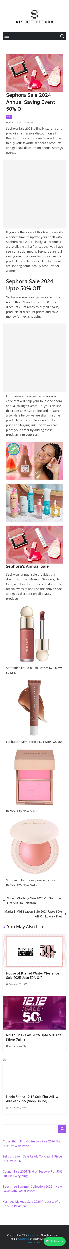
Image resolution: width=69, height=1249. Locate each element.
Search (62, 1129)
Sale (9, 117)
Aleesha (29, 122)
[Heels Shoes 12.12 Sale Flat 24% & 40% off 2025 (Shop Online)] (34, 1060)
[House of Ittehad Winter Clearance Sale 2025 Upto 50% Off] (34, 937)
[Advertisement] (34, 194)
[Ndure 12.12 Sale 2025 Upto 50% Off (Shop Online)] (34, 998)
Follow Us (57, 1241)
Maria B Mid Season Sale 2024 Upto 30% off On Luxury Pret (33, 913)
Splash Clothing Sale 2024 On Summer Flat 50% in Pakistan (34, 900)
